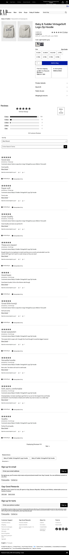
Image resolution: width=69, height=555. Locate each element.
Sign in (39, 74)
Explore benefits (23, 524)
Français (9, 543)
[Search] (66, 12)
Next (47, 446)
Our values (42, 524)
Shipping (3, 524)
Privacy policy (5, 480)
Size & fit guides (5, 533)
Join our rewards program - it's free (26, 527)
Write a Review (61, 111)
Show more (5, 461)
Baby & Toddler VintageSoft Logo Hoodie (16, 458)
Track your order (5, 529)
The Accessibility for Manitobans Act (22, 548)
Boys (25, 12)
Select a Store (57, 70)
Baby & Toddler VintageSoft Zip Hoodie (43, 458)
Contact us (14, 480)
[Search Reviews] (65, 146)
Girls (20, 12)
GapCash (3, 539)
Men (15, 12)
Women (9, 12)
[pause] (67, 6)
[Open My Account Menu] (63, 2)
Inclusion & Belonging (43, 529)
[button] (17, 60)
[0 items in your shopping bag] (67, 2)
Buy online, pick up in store (6, 536)
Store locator (58, 524)
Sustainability (47, 546)
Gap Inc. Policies (37, 548)
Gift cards (3, 531)
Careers (42, 522)
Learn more (11, 494)
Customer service (5, 522)
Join (44, 74)
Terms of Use (39, 546)
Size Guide (64, 49)
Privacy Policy (16, 546)
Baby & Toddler (34, 12)
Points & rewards (23, 522)
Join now (4, 494)
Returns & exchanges (6, 527)
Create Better (43, 527)
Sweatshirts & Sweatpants (19, 19)
